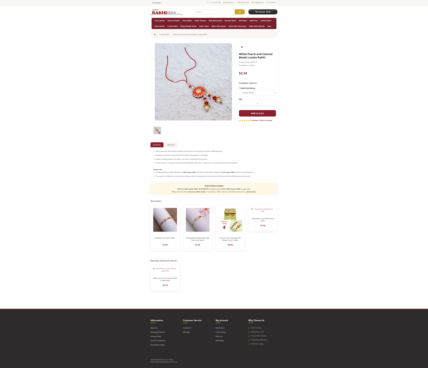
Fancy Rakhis (160, 21)
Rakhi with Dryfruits (257, 26)
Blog (269, 26)
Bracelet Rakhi (230, 21)
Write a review (266, 120)
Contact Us (187, 328)
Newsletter (220, 340)
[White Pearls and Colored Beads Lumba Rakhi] (193, 82)
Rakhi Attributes (247, 88)
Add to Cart (257, 113)
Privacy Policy (155, 336)
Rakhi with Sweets (218, 26)
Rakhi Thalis (204, 26)
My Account (220, 328)
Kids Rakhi (243, 21)
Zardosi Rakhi (266, 21)
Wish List (219, 336)
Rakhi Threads (200, 21)
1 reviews (254, 120)
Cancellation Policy (157, 345)
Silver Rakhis (160, 26)
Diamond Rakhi (174, 21)
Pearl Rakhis (187, 21)
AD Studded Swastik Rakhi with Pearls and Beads (197, 239)
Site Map (186, 332)
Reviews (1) (171, 145)
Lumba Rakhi (172, 26)
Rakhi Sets (254, 21)
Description (157, 145)
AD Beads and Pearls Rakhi (165, 238)
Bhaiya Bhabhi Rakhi (188, 26)
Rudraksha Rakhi (215, 21)
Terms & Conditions (158, 340)
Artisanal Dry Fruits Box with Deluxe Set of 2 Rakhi (230, 239)
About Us (153, 328)
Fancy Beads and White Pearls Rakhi (263, 220)
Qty (240, 99)
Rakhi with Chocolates (237, 26)
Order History (221, 332)
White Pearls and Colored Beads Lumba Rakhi (190, 34)
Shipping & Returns (157, 332)
